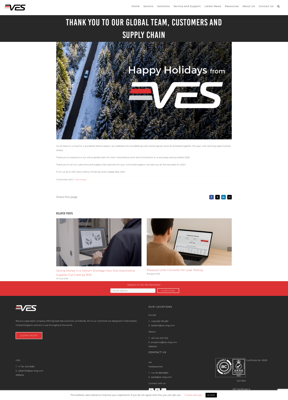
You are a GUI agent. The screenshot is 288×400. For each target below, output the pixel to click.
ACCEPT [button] (211, 395)
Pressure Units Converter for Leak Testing (175, 270)
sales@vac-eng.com (161, 377)
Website (152, 346)
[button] (278, 6)
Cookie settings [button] (193, 395)
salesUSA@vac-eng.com (30, 370)
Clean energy (80, 179)
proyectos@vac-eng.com (164, 342)
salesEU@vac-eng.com (163, 325)
